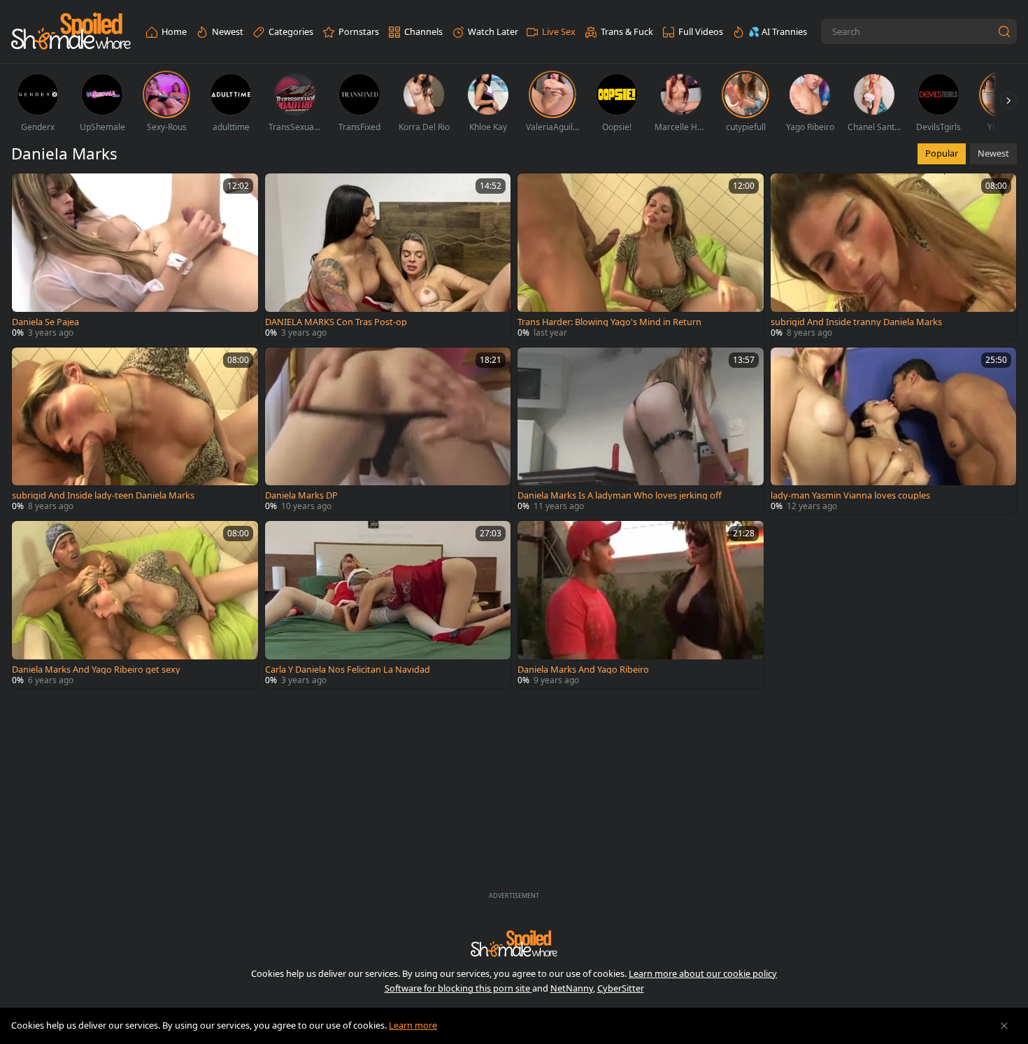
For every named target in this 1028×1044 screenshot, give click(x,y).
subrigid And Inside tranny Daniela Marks (856, 322)
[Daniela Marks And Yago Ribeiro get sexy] (135, 604)
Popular (941, 153)
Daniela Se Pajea (45, 322)
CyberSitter (620, 988)
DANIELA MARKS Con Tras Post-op (336, 322)
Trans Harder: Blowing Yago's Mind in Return (609, 322)
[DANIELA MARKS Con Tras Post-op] (388, 257)
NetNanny (571, 988)
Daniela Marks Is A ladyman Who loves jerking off (619, 495)
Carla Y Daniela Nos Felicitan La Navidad (347, 669)
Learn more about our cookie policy (703, 973)
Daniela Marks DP (301, 495)
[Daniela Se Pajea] (135, 257)
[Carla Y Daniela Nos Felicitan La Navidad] (388, 604)
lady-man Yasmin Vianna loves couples (850, 495)
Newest (993, 153)
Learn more (413, 1025)
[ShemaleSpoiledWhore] (71, 32)
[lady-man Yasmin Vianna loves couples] (894, 431)
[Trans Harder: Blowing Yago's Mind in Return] (640, 257)
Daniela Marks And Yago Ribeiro (583, 669)
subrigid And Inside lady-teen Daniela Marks (103, 495)
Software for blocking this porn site (458, 988)
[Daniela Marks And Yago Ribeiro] (640, 604)
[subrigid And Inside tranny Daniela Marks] (894, 257)
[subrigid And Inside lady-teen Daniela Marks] (135, 431)
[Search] (1004, 31)
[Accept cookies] (1004, 1025)
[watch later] (28, 190)
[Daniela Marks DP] (388, 431)
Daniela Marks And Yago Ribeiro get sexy (96, 669)
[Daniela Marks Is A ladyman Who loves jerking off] (640, 431)
